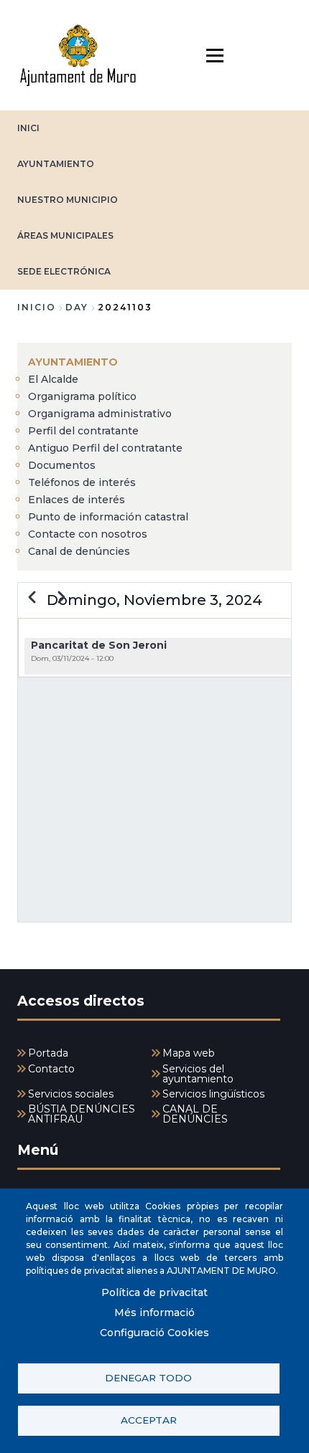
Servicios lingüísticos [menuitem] (213, 1094)
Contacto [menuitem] (51, 1069)
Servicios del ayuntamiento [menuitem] (198, 1074)
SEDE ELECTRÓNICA (64, 271)
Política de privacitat (154, 1292)
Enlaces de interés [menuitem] (76, 499)
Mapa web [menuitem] (188, 1053)
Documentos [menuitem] (62, 465)
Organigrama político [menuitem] (82, 396)
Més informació (154, 1312)
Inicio (36, 307)
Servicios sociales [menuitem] (71, 1094)
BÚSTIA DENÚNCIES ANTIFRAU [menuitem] (81, 1114)
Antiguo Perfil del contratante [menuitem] (105, 448)
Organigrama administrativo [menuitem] (100, 413)
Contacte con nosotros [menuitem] (87, 534)
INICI (28, 128)
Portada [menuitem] (48, 1053)
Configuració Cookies (154, 1332)
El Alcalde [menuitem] (53, 379)
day (76, 307)
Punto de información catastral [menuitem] (108, 516)
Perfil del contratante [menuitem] (83, 430)
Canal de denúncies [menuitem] (79, 551)
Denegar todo (148, 1377)
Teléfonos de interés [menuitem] (82, 482)
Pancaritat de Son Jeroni (99, 645)
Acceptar (149, 1420)
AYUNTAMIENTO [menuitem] (73, 362)
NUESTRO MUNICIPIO (67, 199)
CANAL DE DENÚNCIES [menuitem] (195, 1114)
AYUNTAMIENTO (55, 163)
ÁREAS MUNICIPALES (65, 235)
